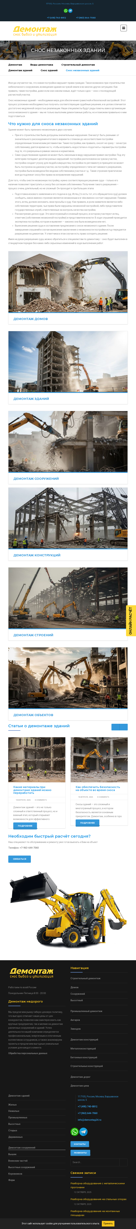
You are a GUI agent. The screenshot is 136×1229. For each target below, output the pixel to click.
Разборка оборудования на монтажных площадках (95, 1213)
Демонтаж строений (33, 635)
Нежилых (13, 1111)
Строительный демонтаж (78, 64)
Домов (74, 987)
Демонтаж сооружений (36, 478)
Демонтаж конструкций (36, 555)
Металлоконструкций (83, 1048)
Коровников (15, 1173)
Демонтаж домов (30, 319)
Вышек (12, 1154)
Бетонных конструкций (83, 1057)
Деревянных (15, 1137)
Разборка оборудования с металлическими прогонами (97, 1185)
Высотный (76, 1000)
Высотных (14, 1124)
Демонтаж (15, 64)
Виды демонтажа (41, 64)
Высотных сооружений (21, 1167)
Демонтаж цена (79, 1085)
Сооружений (77, 994)
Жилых (12, 1104)
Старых (12, 1130)
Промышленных (17, 1117)
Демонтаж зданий (20, 70)
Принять (108, 1223)
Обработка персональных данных (27, 1053)
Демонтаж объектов (33, 715)
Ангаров (75, 1020)
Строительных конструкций (86, 1066)
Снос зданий (49, 70)
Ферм (11, 1180)
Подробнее (25, 826)
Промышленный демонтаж (86, 1011)
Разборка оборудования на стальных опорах (98, 1199)
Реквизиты (80, 1153)
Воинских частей (18, 1160)
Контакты (80, 1144)
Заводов (75, 1028)
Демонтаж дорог (80, 1077)
